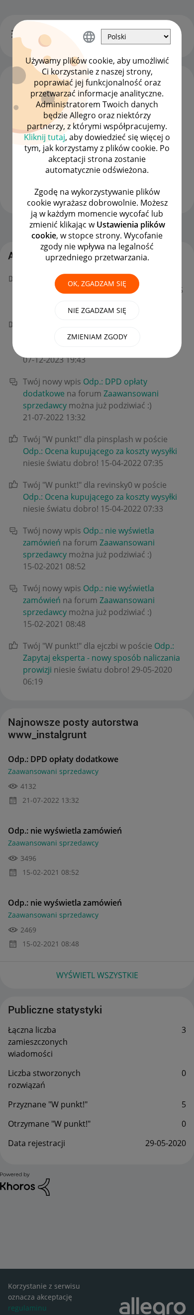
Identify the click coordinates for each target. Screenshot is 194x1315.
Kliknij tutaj (44, 137)
